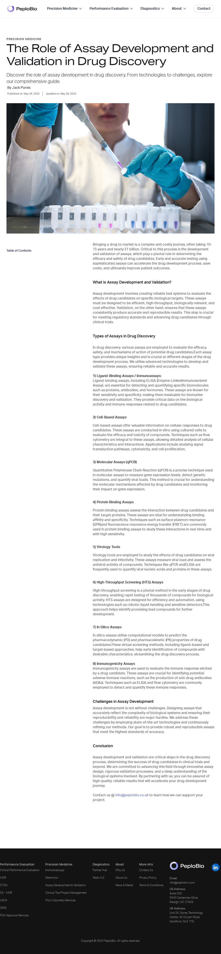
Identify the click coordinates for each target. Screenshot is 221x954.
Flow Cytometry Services (60, 900)
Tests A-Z (98, 877)
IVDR (3, 877)
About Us (121, 877)
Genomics (51, 877)
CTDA (4, 885)
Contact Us (146, 870)
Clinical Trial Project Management (66, 893)
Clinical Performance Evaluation (19, 870)
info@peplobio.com (182, 882)
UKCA (3, 900)
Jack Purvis (21, 87)
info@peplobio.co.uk (132, 795)
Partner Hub (100, 870)
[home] (22, 8)
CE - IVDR (6, 893)
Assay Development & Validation (65, 885)
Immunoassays (54, 870)
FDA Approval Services (14, 915)
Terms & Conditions (151, 885)
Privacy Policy (147, 877)
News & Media (124, 885)
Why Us (120, 870)
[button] (65, 8)
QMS (3, 908)
